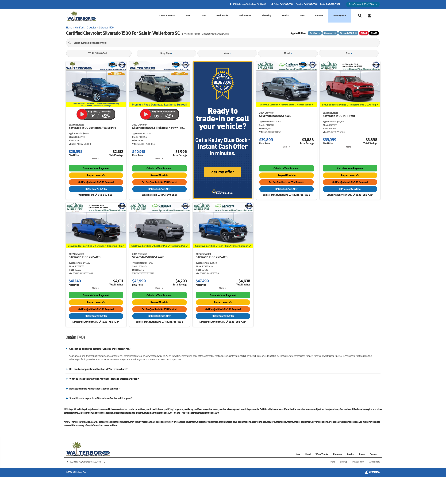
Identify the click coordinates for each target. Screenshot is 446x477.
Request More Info (96, 175)
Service (285, 15)
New (188, 15)
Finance (337, 454)
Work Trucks (222, 15)
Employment (340, 15)
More (94, 158)
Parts (302, 15)
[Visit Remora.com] (372, 472)
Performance (245, 15)
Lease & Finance (167, 15)
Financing (266, 15)
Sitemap (343, 461)
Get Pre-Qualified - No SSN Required (96, 182)
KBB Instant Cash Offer (96, 189)
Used (203, 15)
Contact (319, 15)
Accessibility (374, 461)
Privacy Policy (358, 461)
